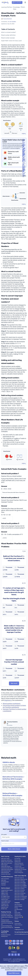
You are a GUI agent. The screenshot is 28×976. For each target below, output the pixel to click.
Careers (16, 918)
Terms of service (18, 924)
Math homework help (5, 871)
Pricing (16, 907)
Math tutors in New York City (21, 879)
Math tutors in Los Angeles (21, 885)
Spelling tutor (18, 861)
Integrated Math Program (7, 890)
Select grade (6, 837)
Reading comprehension (6, 921)
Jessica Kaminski (7, 19)
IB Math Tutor (4, 908)
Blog (16, 910)
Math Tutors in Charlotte (20, 893)
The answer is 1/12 (19, 569)
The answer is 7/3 (19, 647)
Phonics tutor (18, 860)
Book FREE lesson (14, 973)
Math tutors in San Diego (20, 882)
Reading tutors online (6, 914)
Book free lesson (17, 2)
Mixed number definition (8, 35)
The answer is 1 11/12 (19, 575)
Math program (4, 864)
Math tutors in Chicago (20, 880)
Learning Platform (6, 7)
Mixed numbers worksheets (11, 703)
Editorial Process (18, 915)
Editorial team (18, 914)
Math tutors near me (19, 877)
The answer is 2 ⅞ (7, 613)
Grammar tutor (18, 866)
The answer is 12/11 (7, 575)
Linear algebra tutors (6, 901)
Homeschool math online (6, 867)
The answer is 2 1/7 (19, 676)
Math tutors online (5, 858)
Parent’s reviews (18, 906)
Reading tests (4, 936)
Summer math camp (5, 874)
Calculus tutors (4, 899)
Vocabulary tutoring (19, 864)
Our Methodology (18, 909)
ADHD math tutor (5, 905)
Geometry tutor (4, 894)
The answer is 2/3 (7, 640)
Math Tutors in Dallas (19, 894)
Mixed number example (8, 38)
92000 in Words (9, 762)
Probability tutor (4, 904)
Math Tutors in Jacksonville (21, 896)
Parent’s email (4, 841)
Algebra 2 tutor (4, 893)
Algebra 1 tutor (4, 891)
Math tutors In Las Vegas (20, 884)
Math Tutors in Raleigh (19, 899)
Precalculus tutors (5, 897)
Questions (3, 883)
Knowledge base (5, 881)
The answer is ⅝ (19, 606)
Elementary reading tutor (7, 915)
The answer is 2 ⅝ (19, 613)
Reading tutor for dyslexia (20, 869)
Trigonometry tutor (5, 902)
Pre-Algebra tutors (5, 896)
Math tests (3, 880)
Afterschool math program (7, 869)
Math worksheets (5, 878)
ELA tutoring (17, 858)
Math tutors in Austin (19, 891)
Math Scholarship (5, 872)
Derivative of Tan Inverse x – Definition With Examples (13, 778)
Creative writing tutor (19, 867)
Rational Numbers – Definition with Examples (12, 794)
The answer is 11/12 (7, 569)
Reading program (5, 919)
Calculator (3, 884)
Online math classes (5, 866)
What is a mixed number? (8, 32)
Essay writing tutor (19, 872)
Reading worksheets (5, 934)
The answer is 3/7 (7, 647)
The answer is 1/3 (19, 640)
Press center (17, 912)
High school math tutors (6, 863)
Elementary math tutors (6, 860)
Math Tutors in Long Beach (20, 897)
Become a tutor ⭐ (19, 917)
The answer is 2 (7, 606)
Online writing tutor (19, 863)
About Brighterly (18, 904)
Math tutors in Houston (20, 890)
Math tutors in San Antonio (20, 887)
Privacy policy (18, 923)
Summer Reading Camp (6, 925)
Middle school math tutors (7, 861)
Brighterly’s (8, 700)
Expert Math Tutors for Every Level (11, 40)
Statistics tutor (4, 907)
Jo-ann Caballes (12, 21)
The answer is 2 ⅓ (7, 670)
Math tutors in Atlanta (19, 888)
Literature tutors (18, 871)
